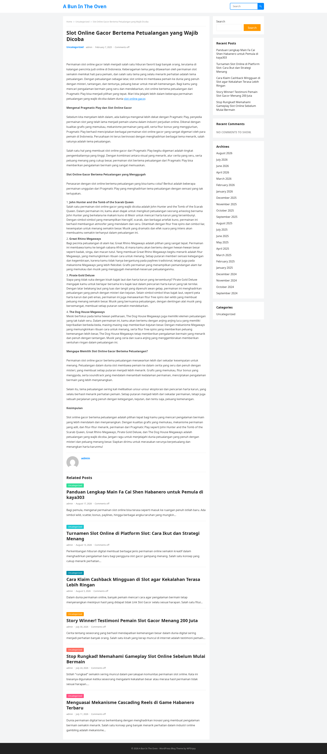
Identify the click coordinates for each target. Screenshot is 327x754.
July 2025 (222, 229)
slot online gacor (134, 99)
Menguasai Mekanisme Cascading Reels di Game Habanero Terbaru (130, 705)
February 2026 (225, 185)
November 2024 (226, 280)
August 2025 (224, 223)
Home (69, 21)
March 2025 (223, 255)
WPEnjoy (191, 748)
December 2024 (226, 274)
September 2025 (226, 217)
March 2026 (223, 179)
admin (89, 47)
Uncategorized (82, 21)
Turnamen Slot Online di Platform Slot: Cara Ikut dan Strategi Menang (133, 536)
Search (220, 21)
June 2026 (222, 166)
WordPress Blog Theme (171, 748)
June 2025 (222, 236)
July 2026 (222, 159)
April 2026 (222, 172)
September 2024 (226, 293)
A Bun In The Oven (84, 6)
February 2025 (225, 261)
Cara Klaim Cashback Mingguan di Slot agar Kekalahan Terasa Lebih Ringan (133, 582)
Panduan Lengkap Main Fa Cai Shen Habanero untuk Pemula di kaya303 (134, 494)
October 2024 (225, 287)
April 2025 (222, 248)
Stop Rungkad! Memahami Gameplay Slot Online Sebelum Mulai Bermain (135, 659)
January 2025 (224, 268)
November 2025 (226, 204)
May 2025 (222, 242)
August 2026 (224, 153)
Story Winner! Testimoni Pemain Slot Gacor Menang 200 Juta (132, 620)
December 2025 (226, 198)
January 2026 (224, 191)
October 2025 (225, 210)
